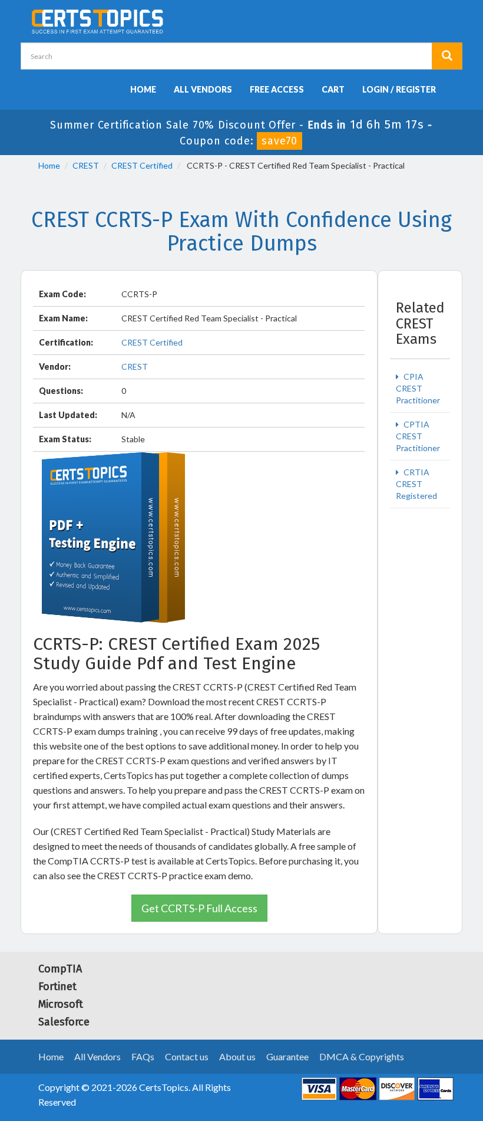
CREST (85, 165)
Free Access (277, 89)
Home (143, 89)
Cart (333, 89)
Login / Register (399, 89)
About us (237, 1056)
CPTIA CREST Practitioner (418, 436)
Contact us (187, 1056)
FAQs (142, 1056)
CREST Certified (142, 165)
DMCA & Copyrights (361, 1056)
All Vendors (203, 89)
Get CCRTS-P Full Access (199, 908)
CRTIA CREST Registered (416, 484)
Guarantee (287, 1056)
